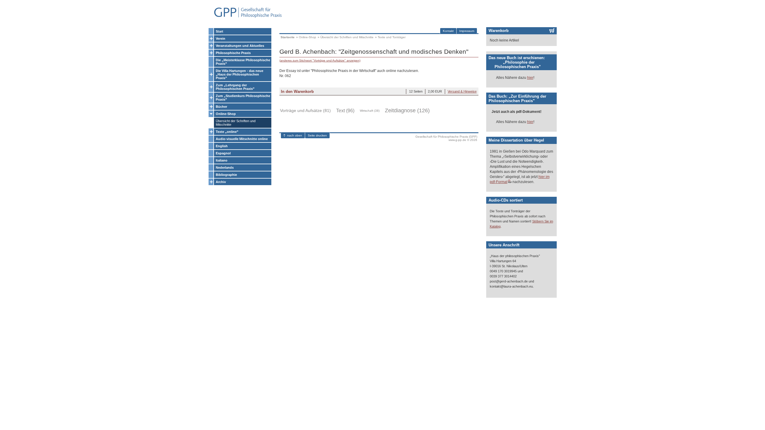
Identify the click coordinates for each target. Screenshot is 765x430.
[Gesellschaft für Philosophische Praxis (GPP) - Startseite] (245, 17)
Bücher (221, 106)
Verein (220, 38)
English (222, 146)
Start (219, 31)
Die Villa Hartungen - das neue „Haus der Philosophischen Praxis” (239, 74)
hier (530, 78)
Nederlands (225, 167)
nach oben (294, 135)
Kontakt (448, 31)
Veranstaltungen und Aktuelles (240, 45)
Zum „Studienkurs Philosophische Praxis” (243, 97)
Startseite (288, 37)
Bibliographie (226, 174)
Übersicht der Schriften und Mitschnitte (235, 122)
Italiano (221, 160)
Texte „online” (227, 131)
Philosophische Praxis (233, 53)
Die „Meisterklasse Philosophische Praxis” (243, 61)
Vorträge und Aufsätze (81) (305, 110)
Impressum (466, 31)
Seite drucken (317, 135)
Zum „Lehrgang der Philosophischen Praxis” (235, 86)
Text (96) (345, 110)
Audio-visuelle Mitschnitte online (242, 139)
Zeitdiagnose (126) (407, 110)
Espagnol (223, 153)
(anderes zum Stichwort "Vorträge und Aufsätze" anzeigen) (319, 60)
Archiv (221, 182)
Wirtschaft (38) (370, 110)
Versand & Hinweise (462, 91)
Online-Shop (226, 114)
